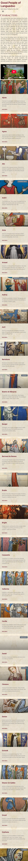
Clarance (5, 684)
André (4, 198)
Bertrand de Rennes (9, 456)
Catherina (5, 589)
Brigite (4, 523)
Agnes (4, 131)
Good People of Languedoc (11, 4)
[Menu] (3, 11)
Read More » (5, 109)
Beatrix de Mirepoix (9, 392)
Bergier (4, 424)
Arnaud (4, 262)
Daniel (4, 654)
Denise (4, 717)
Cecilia (4, 621)
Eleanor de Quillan (8, 783)
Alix (3, 164)
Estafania (5, 832)
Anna (4, 230)
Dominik (5, 751)
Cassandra (6, 555)
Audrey (4, 295)
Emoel (4, 815)
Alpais (4, 98)
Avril (3, 327)
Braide (4, 490)
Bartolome (6, 359)
